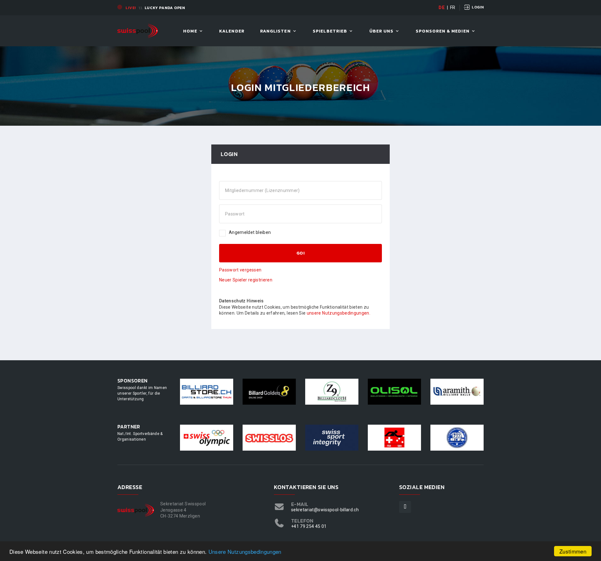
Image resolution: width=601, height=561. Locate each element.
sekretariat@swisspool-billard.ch (325, 509)
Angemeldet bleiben (250, 232)
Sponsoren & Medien (443, 31)
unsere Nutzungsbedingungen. (338, 313)
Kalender (231, 31)
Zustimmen (572, 551)
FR (452, 7)
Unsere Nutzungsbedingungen (244, 551)
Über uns (381, 31)
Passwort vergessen (240, 269)
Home (190, 31)
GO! (300, 253)
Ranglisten (275, 31)
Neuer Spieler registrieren (245, 279)
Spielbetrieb (330, 31)
